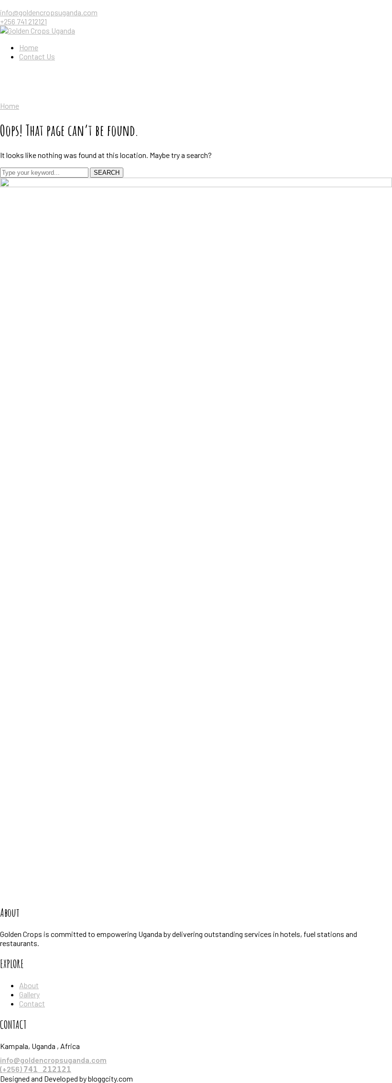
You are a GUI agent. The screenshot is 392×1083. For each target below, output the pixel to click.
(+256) (35, 1068)
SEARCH (107, 172)
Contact (32, 1003)
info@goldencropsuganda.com (49, 12)
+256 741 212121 (23, 21)
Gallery (29, 994)
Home (9, 105)
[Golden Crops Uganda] (37, 30)
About (29, 985)
